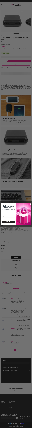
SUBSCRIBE (8, 221)
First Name (3, 211)
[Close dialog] (30, 204)
